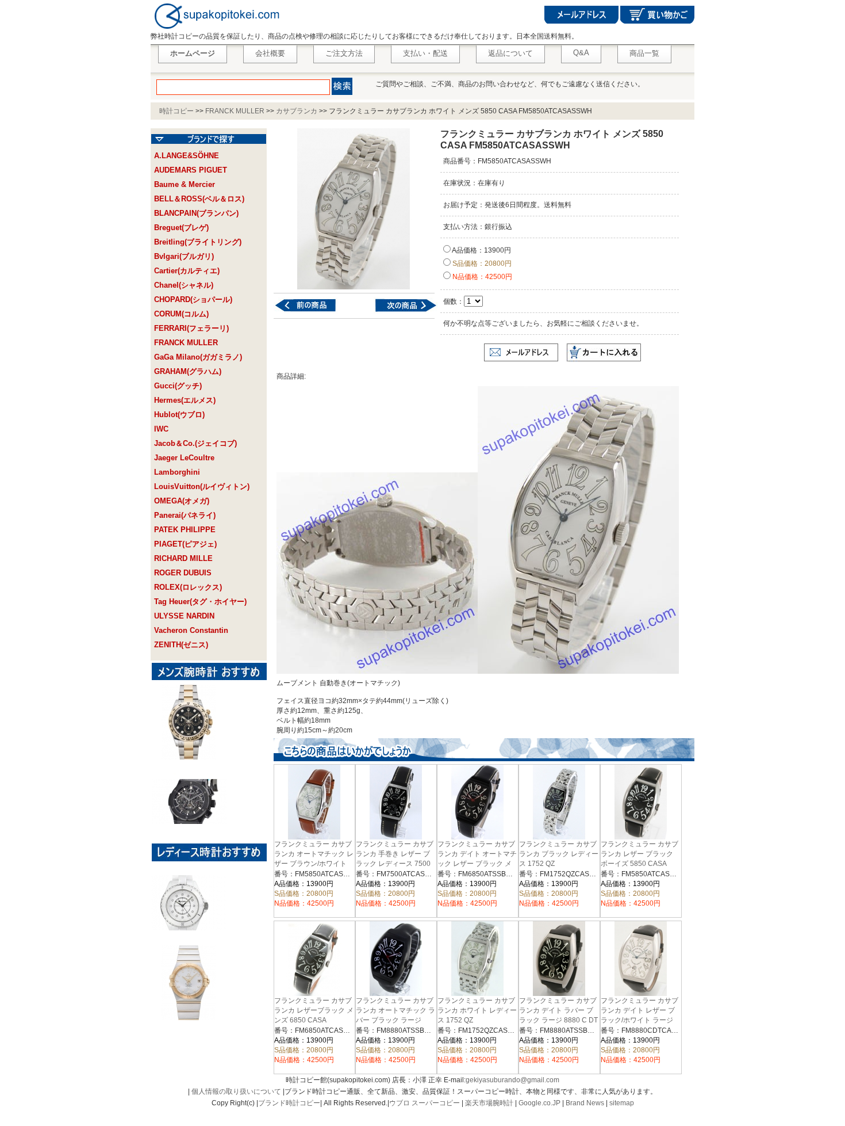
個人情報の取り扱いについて (236, 1091)
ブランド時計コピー (289, 1103)
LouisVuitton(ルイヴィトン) (201, 486)
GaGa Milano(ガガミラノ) (198, 357)
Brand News (585, 1103)
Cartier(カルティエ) (187, 270)
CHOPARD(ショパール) (193, 299)
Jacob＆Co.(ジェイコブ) (195, 443)
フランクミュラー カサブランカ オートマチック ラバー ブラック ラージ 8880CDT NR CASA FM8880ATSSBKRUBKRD (397, 1019)
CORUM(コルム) (181, 314)
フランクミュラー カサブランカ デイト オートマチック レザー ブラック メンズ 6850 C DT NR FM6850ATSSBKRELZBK (477, 863)
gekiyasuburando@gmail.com (512, 1080)
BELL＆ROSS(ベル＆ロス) (199, 198)
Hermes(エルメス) (185, 400)
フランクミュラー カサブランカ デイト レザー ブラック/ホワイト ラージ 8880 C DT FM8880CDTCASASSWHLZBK (649, 1019)
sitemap (621, 1103)
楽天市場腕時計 (489, 1103)
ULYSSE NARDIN (184, 616)
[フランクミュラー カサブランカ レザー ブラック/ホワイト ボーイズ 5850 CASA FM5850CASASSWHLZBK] (398, 311)
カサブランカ (296, 111)
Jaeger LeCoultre (184, 457)
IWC (161, 429)
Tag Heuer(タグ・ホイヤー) (200, 601)
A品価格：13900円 (481, 250)
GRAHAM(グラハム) (187, 371)
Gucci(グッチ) (178, 385)
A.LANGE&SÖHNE (186, 155)
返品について (510, 53)
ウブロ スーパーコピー (424, 1103)
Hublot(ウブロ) (179, 414)
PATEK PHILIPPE (185, 529)
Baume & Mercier (184, 184)
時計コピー (176, 111)
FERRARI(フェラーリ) (191, 328)
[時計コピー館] (216, 29)
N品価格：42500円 (481, 277)
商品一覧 (644, 53)
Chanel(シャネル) (183, 285)
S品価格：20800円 (481, 263)
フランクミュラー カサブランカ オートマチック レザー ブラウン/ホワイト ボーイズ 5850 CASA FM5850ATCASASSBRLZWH (320, 863)
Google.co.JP (539, 1103)
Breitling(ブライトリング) (197, 242)
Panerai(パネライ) (185, 515)
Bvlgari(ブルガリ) (184, 256)
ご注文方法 (344, 53)
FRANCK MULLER (234, 111)
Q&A (581, 52)
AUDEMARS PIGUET (190, 170)
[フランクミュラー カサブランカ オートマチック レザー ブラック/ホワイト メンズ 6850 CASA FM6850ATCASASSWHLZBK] (312, 311)
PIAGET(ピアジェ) (185, 544)
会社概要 (270, 53)
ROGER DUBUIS (183, 572)
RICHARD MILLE (183, 558)
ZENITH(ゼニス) (181, 644)
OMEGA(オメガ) (181, 501)
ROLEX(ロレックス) (188, 587)
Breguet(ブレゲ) (181, 227)
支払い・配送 (425, 53)
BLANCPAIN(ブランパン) (196, 213)
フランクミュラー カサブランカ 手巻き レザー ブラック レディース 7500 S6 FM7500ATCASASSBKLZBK (400, 862)
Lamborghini (177, 472)
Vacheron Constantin (191, 630)
